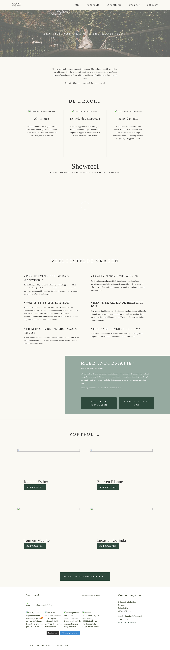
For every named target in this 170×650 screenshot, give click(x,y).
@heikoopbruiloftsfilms (91, 596)
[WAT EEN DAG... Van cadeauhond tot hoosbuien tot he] (53, 620)
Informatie (114, 5)
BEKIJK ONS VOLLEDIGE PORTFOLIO (85, 576)
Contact (152, 5)
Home (76, 5)
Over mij (134, 5)
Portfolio (93, 5)
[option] (85, 205)
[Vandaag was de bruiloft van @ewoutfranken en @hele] (72, 620)
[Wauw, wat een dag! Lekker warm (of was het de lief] (35, 620)
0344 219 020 (123, 619)
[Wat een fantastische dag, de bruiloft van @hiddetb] (91, 620)
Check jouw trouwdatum (99, 403)
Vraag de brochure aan (136, 403)
